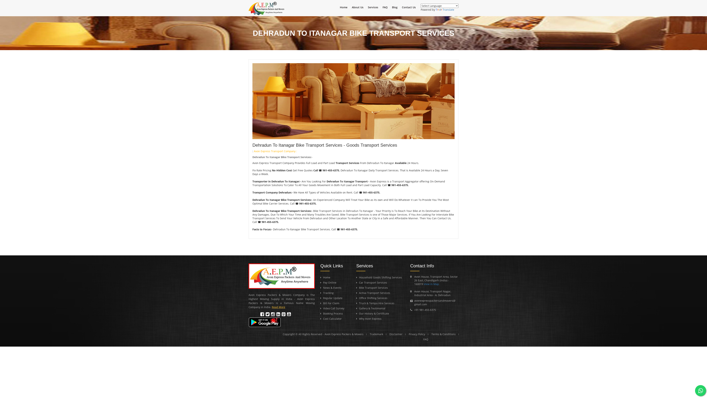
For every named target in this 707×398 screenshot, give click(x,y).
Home (343, 7)
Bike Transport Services (373, 287)
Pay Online (329, 282)
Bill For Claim (331, 303)
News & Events (332, 287)
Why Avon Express (370, 318)
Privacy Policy (417, 334)
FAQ (385, 7)
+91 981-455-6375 (425, 310)
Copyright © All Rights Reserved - (304, 334)
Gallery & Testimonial (372, 308)
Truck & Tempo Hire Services (376, 303)
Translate (448, 9)
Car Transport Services (373, 282)
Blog (395, 7)
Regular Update (332, 298)
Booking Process (333, 313)
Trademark (376, 334)
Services (373, 7)
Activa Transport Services (374, 293)
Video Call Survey (333, 308)
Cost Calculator (332, 318)
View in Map (431, 284)
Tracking (328, 293)
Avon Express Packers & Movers (344, 334)
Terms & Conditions (443, 334)
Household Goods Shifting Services (380, 277)
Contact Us (409, 7)
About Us (357, 7)
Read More (278, 307)
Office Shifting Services (373, 298)
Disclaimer (395, 334)
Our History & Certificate (374, 313)
